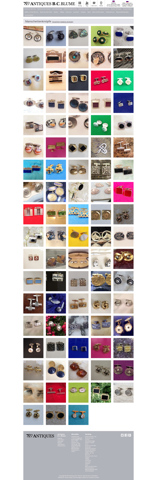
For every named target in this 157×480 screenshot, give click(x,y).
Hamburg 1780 (75, 444)
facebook (126, 435)
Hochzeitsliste (29, 15)
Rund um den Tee (30, 9)
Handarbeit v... (75, 450)
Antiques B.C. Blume (49, 4)
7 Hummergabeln (76, 438)
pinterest (129, 435)
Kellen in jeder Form (70, 9)
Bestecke (94, 9)
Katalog (60, 438)
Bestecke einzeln (104, 9)
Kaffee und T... (75, 447)
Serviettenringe (57, 9)
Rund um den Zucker (44, 9)
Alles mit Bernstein (98, 12)
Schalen (83, 12)
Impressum (61, 444)
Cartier (56, 12)
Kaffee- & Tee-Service (31, 12)
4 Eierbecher (75, 436)
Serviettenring (75, 445)
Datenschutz (61, 446)
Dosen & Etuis (127, 9)
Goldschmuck (110, 12)
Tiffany (62, 12)
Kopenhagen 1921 (76, 439)
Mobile (60, 443)
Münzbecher (75, 448)
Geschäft (60, 441)
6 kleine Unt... (75, 442)
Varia (89, 12)
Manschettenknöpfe (122, 12)
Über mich (61, 440)
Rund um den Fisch (46, 12)
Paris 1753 (74, 441)
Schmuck (68, 12)
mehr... (73, 451)
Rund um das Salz (83, 9)
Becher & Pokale (116, 9)
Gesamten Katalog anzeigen (62, 22)
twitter (122, 435)
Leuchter (76, 12)
